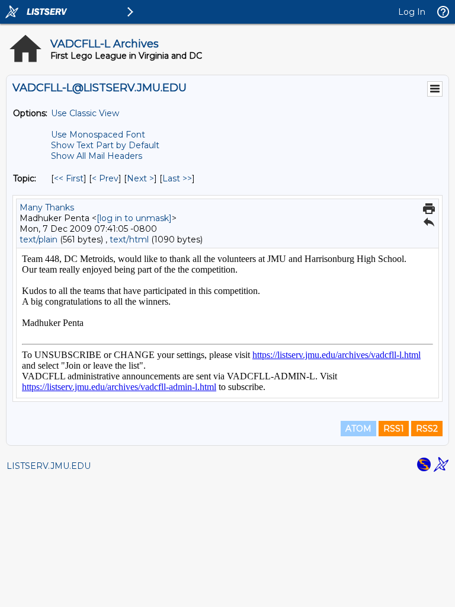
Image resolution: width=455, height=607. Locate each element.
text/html (129, 239)
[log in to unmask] (134, 218)
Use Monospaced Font (98, 134)
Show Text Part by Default (105, 145)
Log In (411, 12)
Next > (140, 178)
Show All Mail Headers (96, 156)
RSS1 (393, 428)
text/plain (38, 239)
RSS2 (427, 428)
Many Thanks (47, 207)
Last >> (177, 178)
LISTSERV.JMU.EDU (49, 466)
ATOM (358, 428)
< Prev (105, 178)
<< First (69, 178)
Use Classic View (85, 113)
